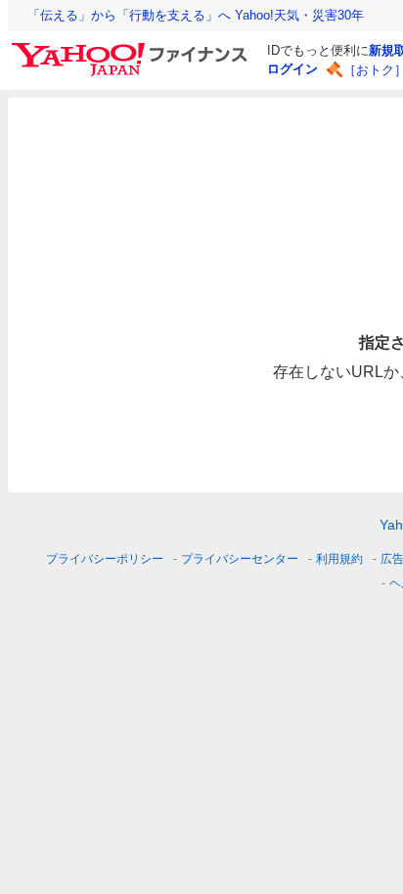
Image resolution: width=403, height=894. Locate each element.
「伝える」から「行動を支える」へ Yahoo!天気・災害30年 (195, 15)
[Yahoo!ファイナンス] (132, 47)
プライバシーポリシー (104, 559)
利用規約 (339, 559)
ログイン (292, 69)
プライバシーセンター (239, 559)
